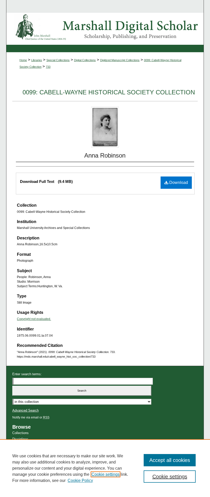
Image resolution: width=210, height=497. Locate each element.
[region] (105, 468)
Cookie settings (105, 474)
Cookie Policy (80, 480)
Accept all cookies (169, 460)
